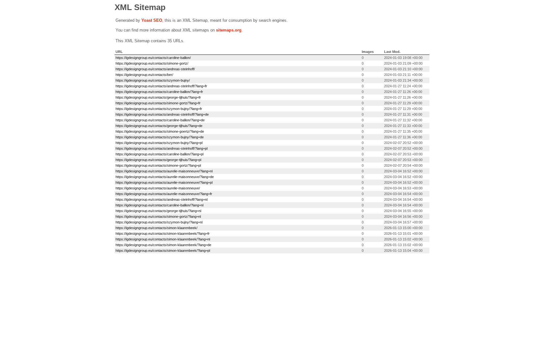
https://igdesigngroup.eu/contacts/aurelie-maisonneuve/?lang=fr (164, 194)
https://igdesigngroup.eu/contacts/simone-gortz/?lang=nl (158, 216)
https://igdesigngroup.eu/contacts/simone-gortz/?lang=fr (158, 103)
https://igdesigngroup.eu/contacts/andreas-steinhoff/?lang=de (162, 114)
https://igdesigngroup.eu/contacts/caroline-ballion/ (153, 58)
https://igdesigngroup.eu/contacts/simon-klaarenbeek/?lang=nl (163, 239)
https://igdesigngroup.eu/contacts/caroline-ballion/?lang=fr (159, 92)
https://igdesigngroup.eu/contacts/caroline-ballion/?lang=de (160, 120)
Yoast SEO (151, 20)
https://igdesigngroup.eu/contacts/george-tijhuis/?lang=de (159, 126)
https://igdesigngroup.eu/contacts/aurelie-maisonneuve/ (158, 188)
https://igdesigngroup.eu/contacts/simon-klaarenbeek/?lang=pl (163, 250)
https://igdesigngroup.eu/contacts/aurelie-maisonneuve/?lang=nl (164, 171)
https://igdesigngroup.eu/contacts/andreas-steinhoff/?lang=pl (161, 148)
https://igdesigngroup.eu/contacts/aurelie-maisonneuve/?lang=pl (164, 182)
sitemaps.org (228, 30)
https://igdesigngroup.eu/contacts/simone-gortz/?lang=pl (158, 165)
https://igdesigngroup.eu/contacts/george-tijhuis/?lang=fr (158, 97)
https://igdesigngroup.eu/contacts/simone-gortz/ (152, 63)
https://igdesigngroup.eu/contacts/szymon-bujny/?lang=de (160, 137)
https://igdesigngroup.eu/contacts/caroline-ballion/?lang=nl (159, 205)
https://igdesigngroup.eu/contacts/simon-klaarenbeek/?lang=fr (163, 233)
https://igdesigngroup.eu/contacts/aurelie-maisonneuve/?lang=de (165, 177)
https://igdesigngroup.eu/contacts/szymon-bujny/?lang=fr (159, 109)
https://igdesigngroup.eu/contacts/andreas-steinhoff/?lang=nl (161, 199)
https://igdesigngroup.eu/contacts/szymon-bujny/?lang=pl (159, 143)
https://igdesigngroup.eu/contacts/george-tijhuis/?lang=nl (158, 211)
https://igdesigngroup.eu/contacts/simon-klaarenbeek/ (156, 228)
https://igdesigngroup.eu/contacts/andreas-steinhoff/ (155, 69)
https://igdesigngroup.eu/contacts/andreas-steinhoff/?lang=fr (161, 86)
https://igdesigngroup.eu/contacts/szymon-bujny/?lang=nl (159, 222)
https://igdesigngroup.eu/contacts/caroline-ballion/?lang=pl (159, 154)
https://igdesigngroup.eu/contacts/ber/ (144, 75)
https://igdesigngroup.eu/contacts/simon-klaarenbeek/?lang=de (163, 245)
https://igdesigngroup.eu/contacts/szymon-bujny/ (153, 80)
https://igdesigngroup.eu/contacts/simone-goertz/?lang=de (160, 131)
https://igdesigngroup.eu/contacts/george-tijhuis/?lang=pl (158, 160)
